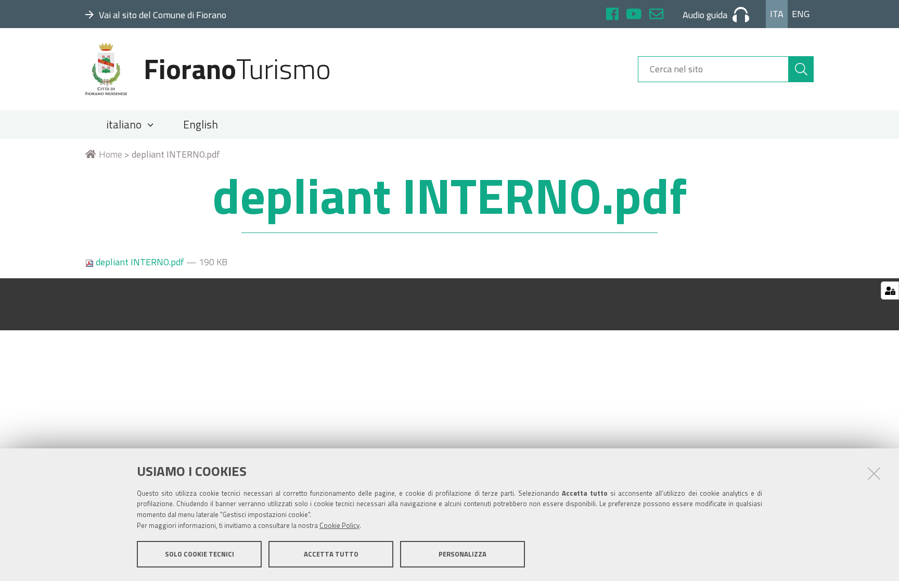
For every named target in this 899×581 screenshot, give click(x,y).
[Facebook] (612, 15)
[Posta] (656, 15)
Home (110, 154)
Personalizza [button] (462, 554)
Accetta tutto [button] (331, 554)
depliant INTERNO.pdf (140, 262)
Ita (777, 14)
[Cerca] (801, 69)
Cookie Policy (339, 525)
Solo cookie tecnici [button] (199, 554)
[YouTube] (634, 15)
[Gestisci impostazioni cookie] (890, 290)
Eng (801, 14)
